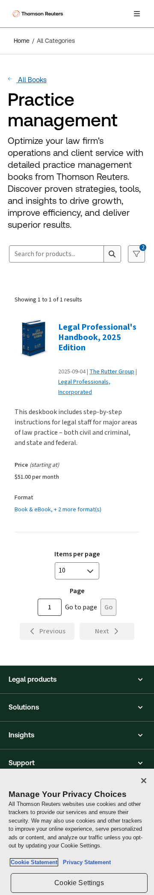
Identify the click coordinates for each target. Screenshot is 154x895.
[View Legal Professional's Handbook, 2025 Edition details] (33, 340)
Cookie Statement (34, 862)
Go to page (81, 607)
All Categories (56, 40)
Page (77, 590)
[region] (77, 832)
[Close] (143, 780)
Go (108, 607)
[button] (77, 679)
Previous (52, 630)
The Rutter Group (111, 371)
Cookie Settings (79, 882)
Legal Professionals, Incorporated (84, 387)
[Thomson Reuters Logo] (39, 14)
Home (22, 40)
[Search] (112, 254)
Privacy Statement (85, 862)
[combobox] (56, 254)
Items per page (77, 553)
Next (102, 630)
